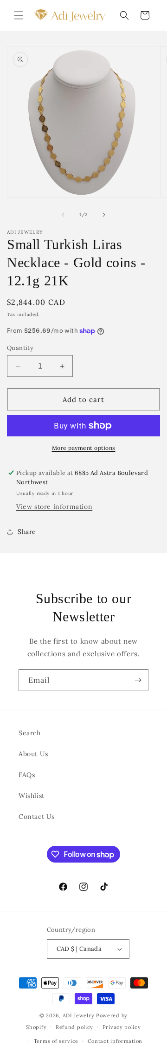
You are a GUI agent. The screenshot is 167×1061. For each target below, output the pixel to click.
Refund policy (74, 1027)
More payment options (84, 447)
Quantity (20, 348)
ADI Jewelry (79, 1015)
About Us (33, 754)
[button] (18, 15)
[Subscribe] (138, 680)
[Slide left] (63, 214)
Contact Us (37, 816)
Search (30, 733)
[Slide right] (104, 214)
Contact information (115, 1041)
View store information (54, 506)
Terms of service (56, 1041)
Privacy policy (122, 1027)
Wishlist (32, 795)
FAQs (27, 775)
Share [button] (27, 531)
